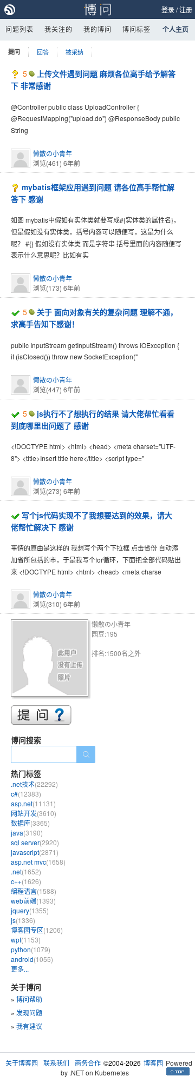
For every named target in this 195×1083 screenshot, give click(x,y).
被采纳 (74, 52)
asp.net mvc (38, 861)
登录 (167, 9)
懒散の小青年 (52, 153)
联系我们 (56, 1062)
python (30, 949)
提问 (14, 52)
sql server (35, 842)
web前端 (33, 900)
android (32, 959)
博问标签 (136, 29)
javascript (34, 852)
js (23, 920)
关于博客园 (21, 1062)
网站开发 (33, 813)
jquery (30, 910)
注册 (185, 9)
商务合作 (88, 1062)
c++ (26, 881)
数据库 (30, 822)
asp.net (33, 803)
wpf (26, 939)
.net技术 (34, 783)
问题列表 (19, 29)
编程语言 (33, 890)
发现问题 (29, 1012)
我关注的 (58, 29)
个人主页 (175, 29)
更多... (20, 968)
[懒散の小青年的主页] (51, 659)
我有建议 (29, 1026)
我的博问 (97, 29)
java (27, 832)
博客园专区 (37, 929)
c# (26, 793)
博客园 (153, 1062)
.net (26, 871)
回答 (43, 52)
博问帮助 (29, 999)
